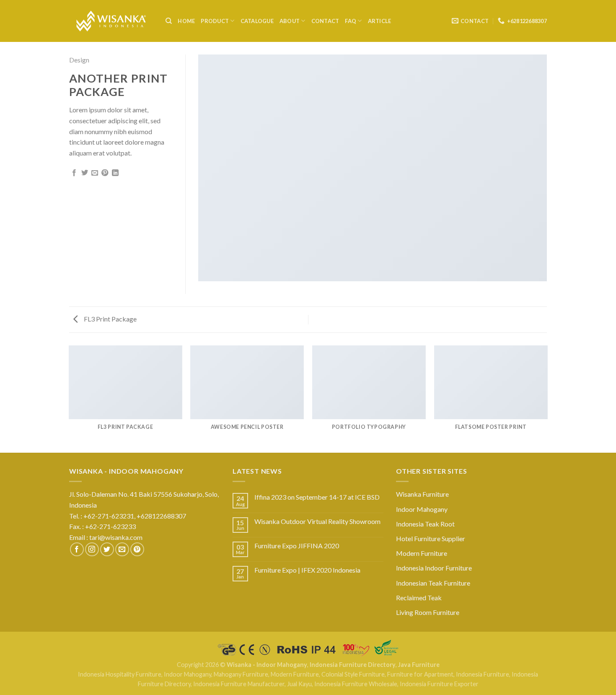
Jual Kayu (299, 683)
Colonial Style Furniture (353, 674)
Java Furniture (419, 664)
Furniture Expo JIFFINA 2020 (296, 546)
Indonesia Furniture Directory (353, 664)
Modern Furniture (421, 553)
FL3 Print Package (110, 319)
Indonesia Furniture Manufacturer (239, 683)
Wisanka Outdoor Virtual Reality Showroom (317, 521)
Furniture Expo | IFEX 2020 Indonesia (307, 570)
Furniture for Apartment (420, 674)
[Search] (169, 21)
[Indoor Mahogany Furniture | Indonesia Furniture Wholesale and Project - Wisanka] (111, 21)
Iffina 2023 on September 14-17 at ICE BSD (317, 497)
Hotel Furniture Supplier (430, 538)
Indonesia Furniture (482, 674)
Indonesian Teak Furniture (433, 583)
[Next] (547, 398)
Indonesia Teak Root (425, 524)
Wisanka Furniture (422, 494)
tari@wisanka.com (116, 537)
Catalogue (257, 21)
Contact (325, 21)
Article (379, 21)
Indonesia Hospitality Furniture (119, 674)
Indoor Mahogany (422, 509)
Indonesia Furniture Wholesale (355, 683)
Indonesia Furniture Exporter (439, 683)
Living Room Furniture (427, 612)
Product (215, 21)
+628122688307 (162, 516)
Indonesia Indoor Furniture (434, 568)
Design (79, 60)
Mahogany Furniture (241, 674)
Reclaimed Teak (419, 598)
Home (186, 21)
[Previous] (69, 398)
